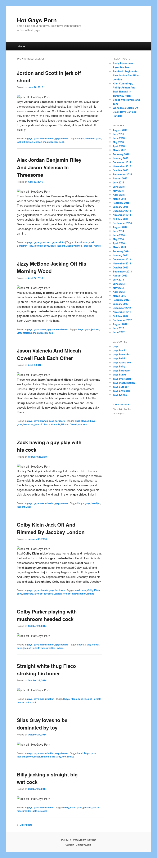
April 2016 (119, 146)
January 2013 (120, 304)
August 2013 (120, 275)
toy (64, 756)
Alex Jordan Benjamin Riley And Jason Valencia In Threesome (49, 167)
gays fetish (119, 358)
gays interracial (122, 378)
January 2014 (120, 255)
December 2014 (122, 211)
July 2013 (118, 279)
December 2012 (122, 308)
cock (73, 807)
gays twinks (61, 138)
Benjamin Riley (25, 245)
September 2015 (122, 174)
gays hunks (40, 329)
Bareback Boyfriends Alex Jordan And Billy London (126, 75)
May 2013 (118, 288)
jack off (21, 142)
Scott (62, 142)
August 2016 (120, 130)
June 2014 (119, 235)
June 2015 (119, 186)
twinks (97, 245)
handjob (96, 503)
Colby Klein (93, 590)
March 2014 (119, 247)
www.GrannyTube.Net (84, 839)
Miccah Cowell (69, 424)
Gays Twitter (121, 404)
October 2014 (120, 219)
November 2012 (122, 312)
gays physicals (121, 391)
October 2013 (120, 267)
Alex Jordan (81, 242)
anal (91, 242)
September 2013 (122, 271)
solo (51, 333)
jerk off (66, 593)
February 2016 (121, 154)
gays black (119, 350)
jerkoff (29, 142)
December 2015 (122, 162)
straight (42, 811)
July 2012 (118, 328)
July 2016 (118, 134)
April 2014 (119, 243)
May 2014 (118, 239)
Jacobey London (53, 593)
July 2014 (118, 231)
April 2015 (119, 194)
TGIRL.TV (66, 839)
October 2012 (120, 316)
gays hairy (119, 366)
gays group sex (42, 242)
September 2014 (122, 223)
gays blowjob (41, 421)
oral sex (88, 245)
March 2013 (119, 296)
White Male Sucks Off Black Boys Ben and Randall (125, 112)
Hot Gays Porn (37, 20)
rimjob (90, 593)
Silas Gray (55, 756)
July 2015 (118, 182)
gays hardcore (57, 421)
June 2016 (119, 138)
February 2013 (121, 300)
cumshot (90, 138)
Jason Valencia (74, 245)
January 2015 (120, 207)
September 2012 (122, 320)
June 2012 (119, 332)
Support (69, 844)
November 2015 (122, 166)
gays (30, 138)
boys (81, 138)
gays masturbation (44, 138)
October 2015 (120, 170)
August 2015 (120, 178)
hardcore (28, 424)
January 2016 (120, 158)
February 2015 (121, 202)
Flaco (74, 699)
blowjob (38, 245)
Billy (66, 807)
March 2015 (119, 198)
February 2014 (121, 251)
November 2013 (122, 263)
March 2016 (119, 150)
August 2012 (120, 324)
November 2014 (122, 215)
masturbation (50, 142)
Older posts (24, 824)
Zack (28, 506)
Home (21, 46)
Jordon (38, 142)
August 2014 (120, 227)
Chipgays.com (84, 844)
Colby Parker (92, 644)
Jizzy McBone (24, 333)
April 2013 (119, 292)
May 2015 (118, 190)
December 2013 (122, 259)
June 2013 (119, 283)
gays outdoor (120, 387)
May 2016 (118, 142)
